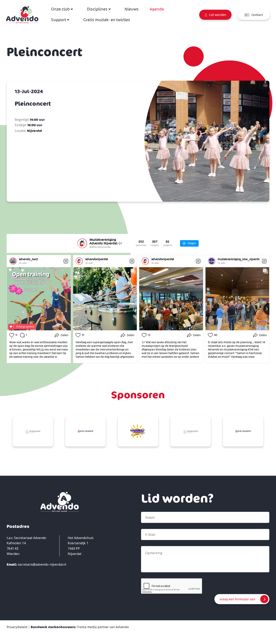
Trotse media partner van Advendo (80, 627)
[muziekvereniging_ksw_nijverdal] (211, 261)
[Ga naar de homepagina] (22, 14)
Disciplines (97, 9)
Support (58, 20)
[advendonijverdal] (79, 261)
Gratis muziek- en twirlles (106, 20)
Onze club (60, 9)
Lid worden (217, 15)
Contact (257, 15)
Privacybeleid (17, 627)
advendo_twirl (28, 259)
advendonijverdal (96, 259)
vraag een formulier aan (237, 599)
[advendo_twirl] (13, 261)
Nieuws (132, 9)
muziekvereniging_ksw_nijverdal (239, 259)
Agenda (157, 9)
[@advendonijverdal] (82, 243)
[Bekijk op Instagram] (65, 261)
